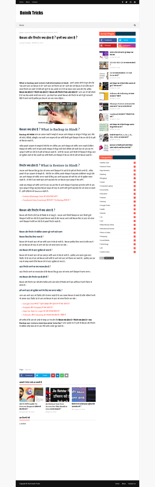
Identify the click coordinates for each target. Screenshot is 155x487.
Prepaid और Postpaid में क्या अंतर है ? (38, 307)
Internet (27, 32)
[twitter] (126, 2)
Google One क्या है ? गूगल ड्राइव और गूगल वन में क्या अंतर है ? (46, 303)
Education (117, 194)
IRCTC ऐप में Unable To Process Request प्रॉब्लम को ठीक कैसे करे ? (30, 406)
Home (21, 2)
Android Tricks (117, 166)
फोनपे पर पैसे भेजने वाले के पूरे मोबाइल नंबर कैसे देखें (121, 53)
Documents (117, 190)
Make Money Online (117, 225)
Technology (117, 244)
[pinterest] (134, 2)
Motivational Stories (117, 229)
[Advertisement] (57, 64)
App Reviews (117, 170)
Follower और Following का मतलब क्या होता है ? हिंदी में (44, 315)
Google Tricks (117, 205)
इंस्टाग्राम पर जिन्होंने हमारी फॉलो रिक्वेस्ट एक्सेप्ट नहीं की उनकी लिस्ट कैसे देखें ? (121, 146)
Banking (117, 174)
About (28, 2)
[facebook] (122, 2)
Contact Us (132, 484)
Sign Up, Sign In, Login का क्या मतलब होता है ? (41, 311)
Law (117, 221)
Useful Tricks (117, 252)
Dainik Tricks (35, 484)
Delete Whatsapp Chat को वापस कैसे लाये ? (40, 196)
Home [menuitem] (21, 25)
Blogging (117, 178)
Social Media (117, 240)
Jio (117, 217)
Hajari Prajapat (26, 43)
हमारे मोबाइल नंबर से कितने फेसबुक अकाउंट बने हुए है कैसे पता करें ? (122, 125)
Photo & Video (117, 232)
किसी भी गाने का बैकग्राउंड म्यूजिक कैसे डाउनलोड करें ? (83, 405)
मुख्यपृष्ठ (21, 32)
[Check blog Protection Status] (106, 259)
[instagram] (130, 2)
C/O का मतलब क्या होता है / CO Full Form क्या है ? (121, 74)
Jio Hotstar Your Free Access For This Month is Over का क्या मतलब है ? (56, 406)
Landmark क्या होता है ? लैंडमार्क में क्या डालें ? (122, 115)
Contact (34, 2)
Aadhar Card (117, 163)
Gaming (117, 201)
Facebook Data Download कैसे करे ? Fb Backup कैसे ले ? (46, 200)
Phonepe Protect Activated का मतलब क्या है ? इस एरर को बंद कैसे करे (122, 105)
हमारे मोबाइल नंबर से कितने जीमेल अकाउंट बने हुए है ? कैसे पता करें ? (122, 84)
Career (117, 182)
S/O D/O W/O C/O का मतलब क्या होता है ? (122, 64)
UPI (117, 248)
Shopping (117, 236)
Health (117, 209)
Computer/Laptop (117, 186)
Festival (117, 198)
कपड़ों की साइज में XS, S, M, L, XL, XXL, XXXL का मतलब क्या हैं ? (121, 136)
